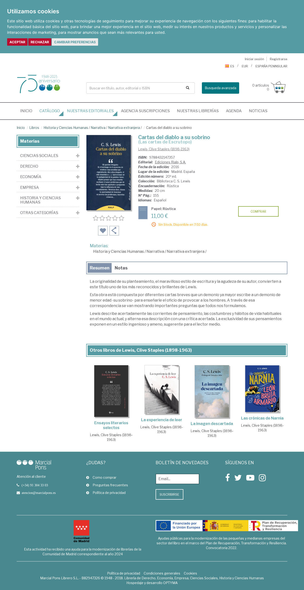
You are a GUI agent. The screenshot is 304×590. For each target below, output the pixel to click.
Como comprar (104, 477)
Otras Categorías (39, 213)
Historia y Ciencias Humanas (65, 128)
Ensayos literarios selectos (111, 425)
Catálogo (49, 111)
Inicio (28, 110)
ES (232, 66)
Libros (34, 128)
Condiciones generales (162, 573)
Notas (121, 267)
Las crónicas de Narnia (262, 418)
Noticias (258, 111)
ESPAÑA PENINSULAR (271, 66)
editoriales (90, 111)
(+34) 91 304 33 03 (35, 485)
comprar (258, 211)
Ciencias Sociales (39, 156)
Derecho (29, 166)
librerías (198, 111)
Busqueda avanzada (220, 88)
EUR (245, 66)
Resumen (99, 267)
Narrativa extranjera (124, 128)
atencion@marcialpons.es (39, 492)
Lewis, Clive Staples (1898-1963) (164, 149)
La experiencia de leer (161, 420)
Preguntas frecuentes (110, 485)
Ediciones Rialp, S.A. (170, 162)
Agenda (234, 111)
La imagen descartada (212, 423)
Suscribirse (169, 494)
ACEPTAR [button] (17, 42)
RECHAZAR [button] (40, 42)
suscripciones (145, 111)
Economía (30, 177)
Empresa (29, 187)
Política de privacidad (109, 493)
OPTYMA (170, 583)
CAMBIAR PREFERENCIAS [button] (75, 42)
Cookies (190, 573)
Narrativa (98, 128)
